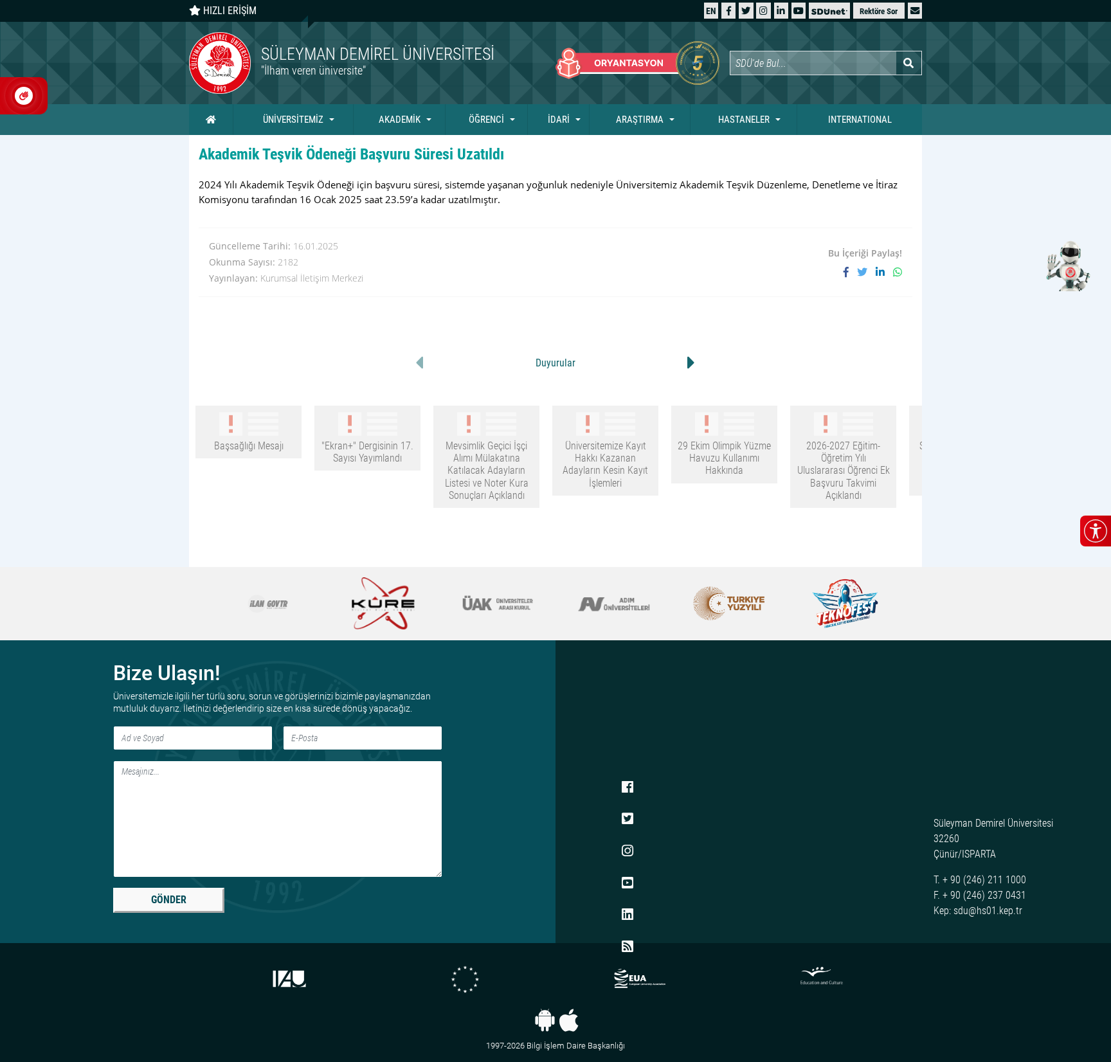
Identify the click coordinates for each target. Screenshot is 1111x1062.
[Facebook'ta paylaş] (850, 272)
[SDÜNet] (829, 10)
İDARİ (559, 119)
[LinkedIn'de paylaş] (884, 272)
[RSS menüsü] (627, 947)
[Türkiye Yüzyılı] (728, 604)
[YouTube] (798, 10)
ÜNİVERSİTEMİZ (293, 119)
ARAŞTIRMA (640, 119)
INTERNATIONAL (860, 119)
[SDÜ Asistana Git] (1066, 265)
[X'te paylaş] (866, 272)
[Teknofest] (843, 603)
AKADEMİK (399, 119)
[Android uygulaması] (545, 1020)
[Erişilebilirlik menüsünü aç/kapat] (1095, 531)
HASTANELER (744, 119)
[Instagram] (763, 10)
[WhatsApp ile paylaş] (897, 272)
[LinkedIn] (781, 10)
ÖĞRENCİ (486, 119)
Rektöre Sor (879, 11)
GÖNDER (168, 900)
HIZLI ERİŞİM (229, 10)
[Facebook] (729, 10)
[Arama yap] (909, 63)
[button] (914, 10)
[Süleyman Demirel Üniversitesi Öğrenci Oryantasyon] (637, 63)
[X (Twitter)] (745, 10)
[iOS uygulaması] (568, 1020)
